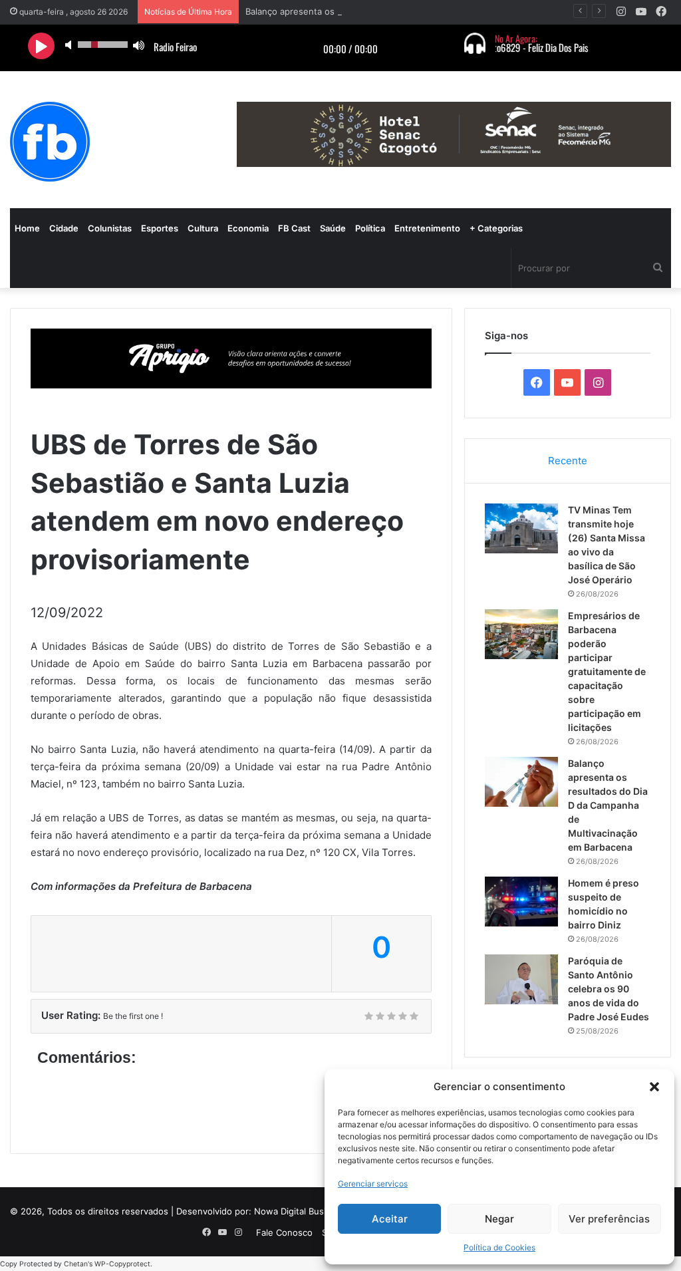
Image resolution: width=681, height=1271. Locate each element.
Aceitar (390, 1218)
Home (27, 228)
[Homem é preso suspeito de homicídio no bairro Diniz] (521, 901)
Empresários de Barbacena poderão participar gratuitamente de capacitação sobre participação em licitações (607, 671)
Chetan (76, 1264)
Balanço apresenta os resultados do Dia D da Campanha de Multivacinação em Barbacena (608, 805)
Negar (499, 1218)
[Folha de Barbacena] (50, 142)
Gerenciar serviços (373, 1184)
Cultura (203, 228)
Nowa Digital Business (300, 1211)
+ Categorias (496, 228)
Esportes (159, 228)
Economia (248, 228)
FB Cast (294, 228)
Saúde (333, 228)
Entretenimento (427, 228)
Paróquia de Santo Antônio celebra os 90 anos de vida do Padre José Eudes (608, 988)
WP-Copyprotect (122, 1264)
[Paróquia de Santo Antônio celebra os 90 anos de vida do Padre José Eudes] (521, 979)
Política (370, 228)
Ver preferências (609, 1218)
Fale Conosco (284, 1232)
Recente (567, 460)
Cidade (63, 228)
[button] (654, 1086)
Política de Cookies (499, 1247)
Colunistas (110, 228)
